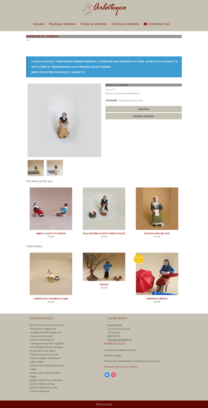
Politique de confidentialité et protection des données (132, 361)
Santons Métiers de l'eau (42, 384)
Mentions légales (113, 355)
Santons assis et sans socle (131, 100)
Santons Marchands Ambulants (46, 380)
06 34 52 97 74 (114, 336)
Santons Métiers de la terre (44, 387)
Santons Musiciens (39, 391)
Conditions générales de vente (120, 350)
